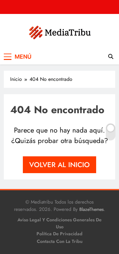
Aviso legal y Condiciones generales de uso (59, 223)
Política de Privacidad (59, 234)
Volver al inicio (59, 165)
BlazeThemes (91, 209)
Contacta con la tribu (60, 241)
